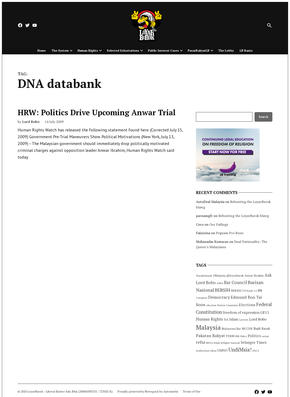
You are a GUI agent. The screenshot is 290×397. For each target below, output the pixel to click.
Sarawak (235, 342)
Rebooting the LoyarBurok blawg (243, 215)
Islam (233, 319)
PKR (237, 336)
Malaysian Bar (231, 329)
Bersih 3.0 (252, 290)
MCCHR (247, 329)
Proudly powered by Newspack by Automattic (148, 391)
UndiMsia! (240, 349)
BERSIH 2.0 (238, 291)
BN (260, 290)
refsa (200, 342)
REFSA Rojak (213, 342)
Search (263, 117)
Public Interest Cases (163, 50)
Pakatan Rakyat (210, 335)
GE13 (264, 312)
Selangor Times (253, 342)
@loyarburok (235, 275)
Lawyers (243, 319)
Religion (225, 342)
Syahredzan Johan (206, 350)
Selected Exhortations (123, 50)
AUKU (220, 283)
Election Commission (227, 305)
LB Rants (246, 50)
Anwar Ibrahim (254, 275)
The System (60, 50)
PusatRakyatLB (198, 50)
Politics (254, 335)
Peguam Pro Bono (230, 233)
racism (265, 336)
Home (41, 50)
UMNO (222, 350)
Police (243, 336)
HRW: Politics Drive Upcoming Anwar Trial (97, 112)
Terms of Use (191, 391)
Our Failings (218, 224)
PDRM (230, 336)
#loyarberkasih (204, 275)
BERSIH (222, 290)
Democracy (219, 297)
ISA (226, 319)
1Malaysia (219, 275)
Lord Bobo (30, 121)
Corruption (201, 297)
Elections (247, 304)
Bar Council (235, 282)
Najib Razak (261, 329)
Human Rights (87, 50)
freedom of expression (241, 312)
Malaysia (208, 327)
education (211, 305)
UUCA (255, 350)
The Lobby (226, 50)
